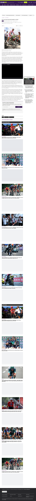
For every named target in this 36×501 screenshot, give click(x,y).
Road (3, 117)
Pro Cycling (3, 17)
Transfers (30, 15)
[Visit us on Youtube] (21, 2)
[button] (34, 2)
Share (3, 25)
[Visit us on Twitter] (19, 2)
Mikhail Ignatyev (11, 117)
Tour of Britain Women (24, 15)
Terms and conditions (4, 494)
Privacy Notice (3, 109)
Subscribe (26, 2)
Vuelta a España (18, 15)
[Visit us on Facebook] (18, 2)
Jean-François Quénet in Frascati (7, 119)
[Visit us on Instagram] (20, 2)
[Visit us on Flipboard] (22, 2)
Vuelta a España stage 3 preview (10, 15)
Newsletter (21, 25)
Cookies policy (27, 494)
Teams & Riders (6, 17)
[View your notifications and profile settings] (31, 2)
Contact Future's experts (13, 494)
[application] (12, 71)
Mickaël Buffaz (6, 117)
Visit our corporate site (27, 489)
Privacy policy (19, 494)
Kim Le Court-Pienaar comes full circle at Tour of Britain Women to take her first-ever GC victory (29, 90)
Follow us (18, 25)
